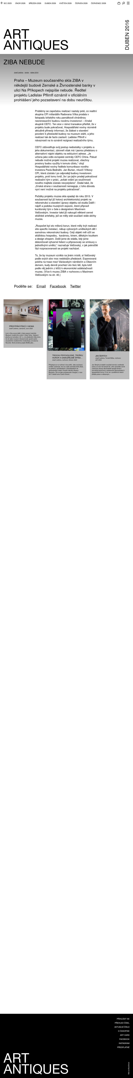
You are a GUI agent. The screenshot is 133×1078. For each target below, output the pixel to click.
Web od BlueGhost (129, 1068)
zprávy (27, 72)
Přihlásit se (123, 1018)
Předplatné (123, 1047)
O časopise (123, 1031)
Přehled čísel (122, 1022)
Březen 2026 (35, 3)
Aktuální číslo (121, 1026)
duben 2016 (34, 72)
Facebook (124, 1039)
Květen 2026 (65, 3)
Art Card (124, 1035)
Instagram (124, 1043)
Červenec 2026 (98, 3)
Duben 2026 (50, 3)
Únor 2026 (20, 3)
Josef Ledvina (18, 72)
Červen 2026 (81, 3)
